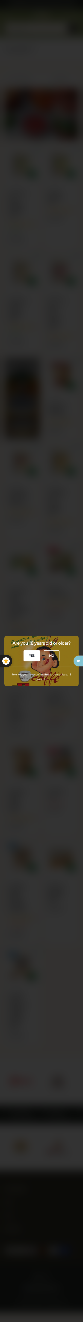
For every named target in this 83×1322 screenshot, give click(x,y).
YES (32, 655)
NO (51, 655)
